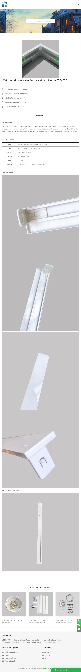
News (44, 658)
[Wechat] (79, 625)
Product (38, 21)
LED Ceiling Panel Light (10, 652)
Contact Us (46, 655)
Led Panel (5, 655)
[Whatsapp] (79, 621)
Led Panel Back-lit (9, 658)
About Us (45, 652)
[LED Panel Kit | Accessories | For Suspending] (14, 604)
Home (29, 21)
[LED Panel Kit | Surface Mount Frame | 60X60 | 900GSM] (41, 604)
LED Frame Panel (8, 661)
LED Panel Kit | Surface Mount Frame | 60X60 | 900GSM (39, 621)
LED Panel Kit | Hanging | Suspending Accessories (64, 621)
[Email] (79, 629)
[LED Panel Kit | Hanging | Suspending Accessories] (68, 604)
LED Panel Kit (49, 21)
